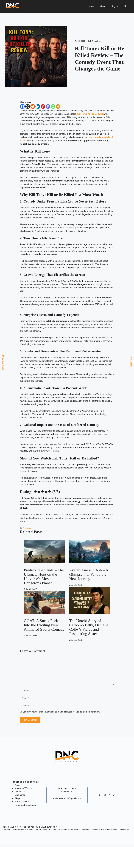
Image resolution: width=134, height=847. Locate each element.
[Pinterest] (43, 106)
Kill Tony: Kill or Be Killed (90, 114)
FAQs (17, 798)
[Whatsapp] (53, 106)
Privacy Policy (22, 801)
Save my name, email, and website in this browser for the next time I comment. (61, 712)
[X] (27, 106)
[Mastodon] (48, 106)
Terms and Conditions (25, 805)
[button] (125, 6)
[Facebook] (22, 106)
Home (91, 6)
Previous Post (3, 362)
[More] (58, 106)
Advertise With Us (23, 788)
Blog (113, 6)
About (102, 6)
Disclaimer (20, 795)
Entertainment (29, 528)
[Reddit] (32, 106)
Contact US (20, 791)
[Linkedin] (37, 106)
